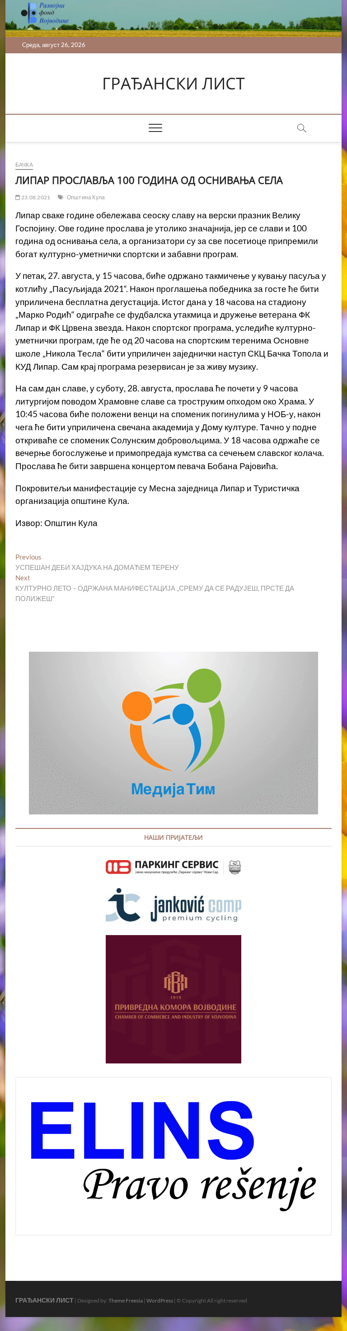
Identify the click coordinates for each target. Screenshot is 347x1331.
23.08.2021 (35, 197)
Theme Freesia (125, 1300)
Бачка (24, 164)
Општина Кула (86, 197)
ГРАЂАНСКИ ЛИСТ (173, 84)
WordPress (159, 1300)
